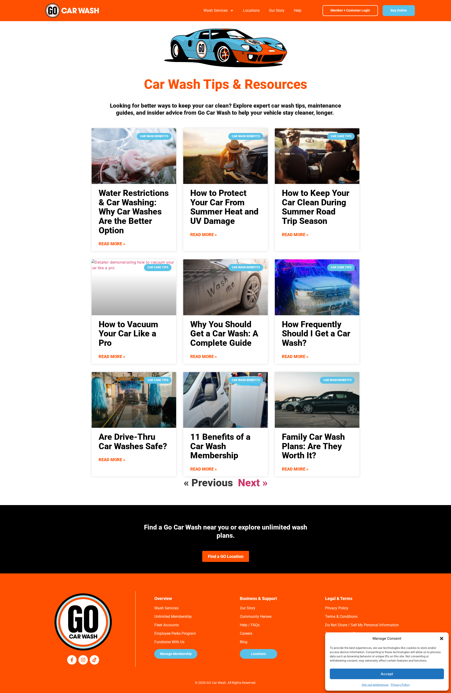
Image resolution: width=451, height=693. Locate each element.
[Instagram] (83, 660)
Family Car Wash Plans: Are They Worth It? (313, 446)
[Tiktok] (94, 660)
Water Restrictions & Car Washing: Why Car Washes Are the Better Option (134, 211)
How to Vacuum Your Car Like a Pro (128, 333)
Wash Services (215, 10)
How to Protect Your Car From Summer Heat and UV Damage (224, 207)
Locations (251, 10)
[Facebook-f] (72, 660)
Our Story (276, 10)
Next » (253, 483)
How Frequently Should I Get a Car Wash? (316, 333)
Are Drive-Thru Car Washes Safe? (133, 441)
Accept (387, 674)
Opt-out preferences (375, 684)
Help (297, 10)
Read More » (112, 243)
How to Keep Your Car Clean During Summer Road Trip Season (315, 207)
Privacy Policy (400, 684)
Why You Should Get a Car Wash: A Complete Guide (224, 333)
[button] (441, 638)
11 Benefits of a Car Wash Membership (220, 446)
